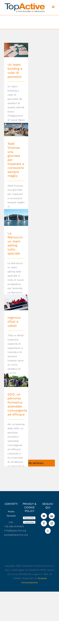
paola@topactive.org (16, 534)
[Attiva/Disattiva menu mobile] (53, 6)
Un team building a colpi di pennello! (16, 44)
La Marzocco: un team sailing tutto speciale (16, 212)
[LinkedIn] (52, 516)
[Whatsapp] (48, 531)
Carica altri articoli (29, 463)
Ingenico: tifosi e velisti (16, 298)
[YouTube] (44, 516)
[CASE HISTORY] (16, 50)
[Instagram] (52, 523)
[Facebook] (44, 523)
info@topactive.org (15, 530)
